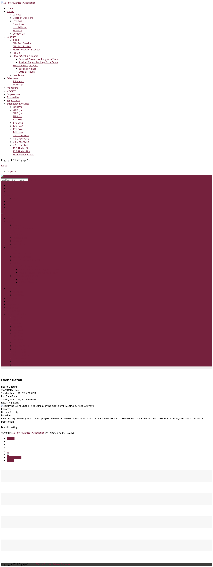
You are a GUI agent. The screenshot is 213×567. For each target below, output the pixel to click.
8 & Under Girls (21, 141)
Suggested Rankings (18, 103)
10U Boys (18, 119)
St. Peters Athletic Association (28, 432)
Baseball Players (27, 68)
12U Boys (18, 126)
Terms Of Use (43, 564)
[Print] (8, 454)
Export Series (14, 457)
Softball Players (27, 71)
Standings (18, 84)
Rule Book (18, 75)
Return (10, 438)
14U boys (18, 132)
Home (10, 8)
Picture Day (13, 97)
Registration (13, 100)
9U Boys (17, 116)
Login (4, 165)
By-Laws (17, 21)
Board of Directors (23, 17)
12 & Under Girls (21, 151)
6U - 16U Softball (22, 46)
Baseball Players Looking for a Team (39, 59)
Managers (12, 87)
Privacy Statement (62, 564)
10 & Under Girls (21, 148)
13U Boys (18, 129)
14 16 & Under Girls (23, 154)
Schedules (12, 78)
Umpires (11, 91)
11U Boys (18, 122)
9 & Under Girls (21, 145)
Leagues (11, 36)
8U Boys (17, 113)
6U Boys (17, 106)
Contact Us (19, 33)
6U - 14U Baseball (22, 43)
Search (32, 179)
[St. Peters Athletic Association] (18, 2)
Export (10, 460)
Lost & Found (20, 27)
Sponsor (17, 30)
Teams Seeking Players (25, 65)
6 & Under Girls (21, 135)
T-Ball (16, 40)
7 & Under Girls (21, 138)
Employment (14, 94)
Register (11, 171)
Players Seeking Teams (25, 56)
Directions (18, 24)
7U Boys (17, 110)
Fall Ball (17, 52)
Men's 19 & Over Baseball (26, 49)
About (10, 11)
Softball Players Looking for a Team (38, 62)
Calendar (17, 14)
